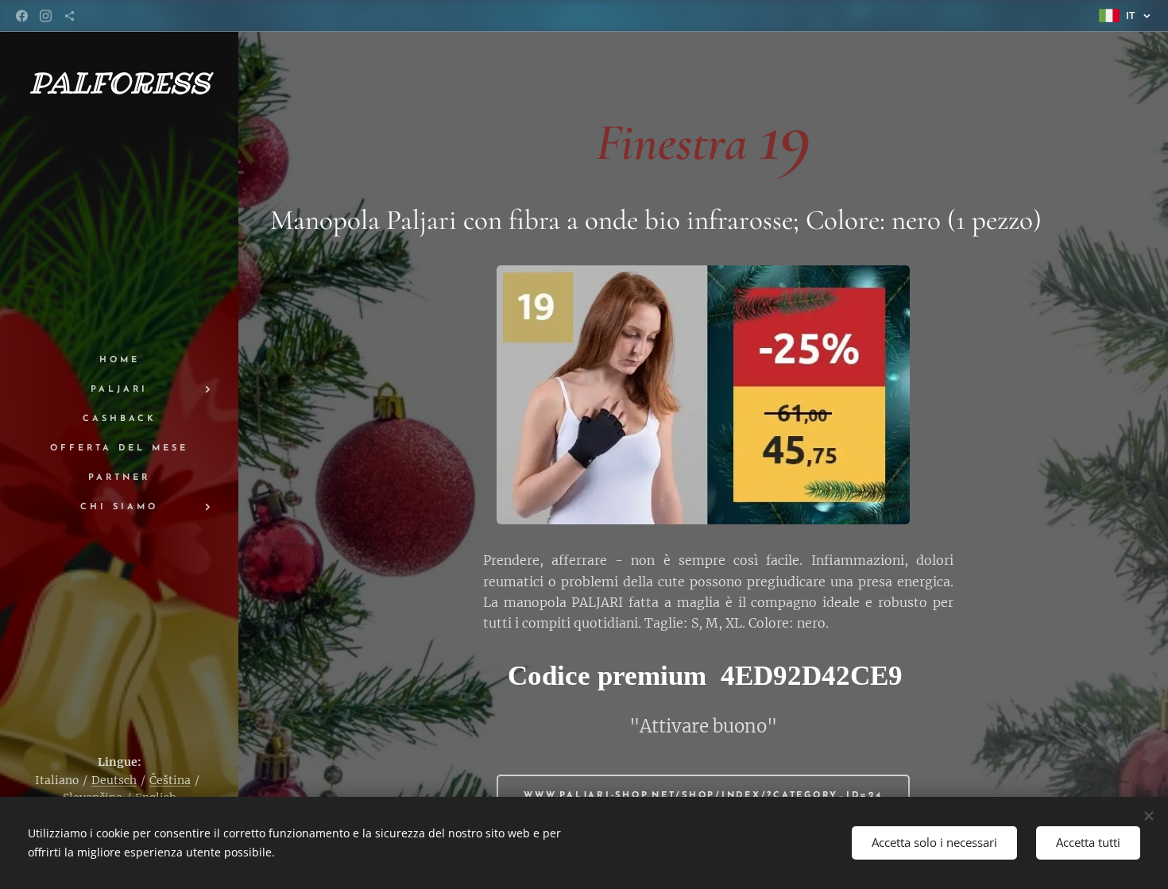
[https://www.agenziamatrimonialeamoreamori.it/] (69, 15)
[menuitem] (119, 360)
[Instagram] (46, 15)
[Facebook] (22, 15)
